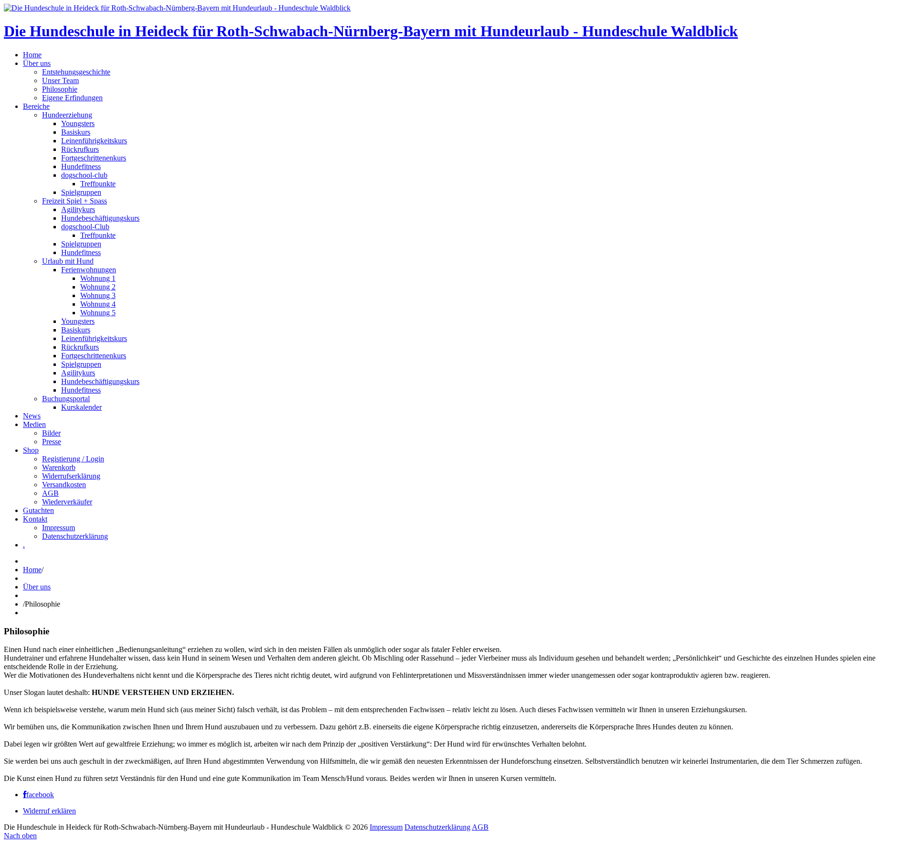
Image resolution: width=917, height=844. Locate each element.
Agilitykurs (78, 209)
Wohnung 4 (98, 304)
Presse (51, 442)
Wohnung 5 (98, 313)
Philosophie (59, 89)
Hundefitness (81, 166)
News (32, 416)
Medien (34, 424)
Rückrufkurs (80, 149)
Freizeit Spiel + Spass (74, 201)
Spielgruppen (81, 192)
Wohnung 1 (98, 278)
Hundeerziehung (67, 115)
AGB (50, 493)
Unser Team (60, 80)
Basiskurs (75, 132)
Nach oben (20, 836)
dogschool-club (84, 175)
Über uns (37, 63)
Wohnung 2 (98, 287)
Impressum (58, 527)
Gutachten (38, 510)
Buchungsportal (66, 399)
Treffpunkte (98, 184)
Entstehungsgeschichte (76, 72)
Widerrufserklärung (71, 476)
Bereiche (36, 106)
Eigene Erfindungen (72, 98)
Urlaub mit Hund (68, 261)
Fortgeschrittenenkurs (93, 158)
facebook (40, 795)
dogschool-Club (85, 227)
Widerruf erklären (49, 811)
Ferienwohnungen (88, 270)
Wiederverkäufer (67, 502)
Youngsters (78, 123)
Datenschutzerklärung (75, 536)
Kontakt (35, 519)
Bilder (51, 433)
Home (32, 55)
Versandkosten (64, 485)
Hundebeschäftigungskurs (100, 218)
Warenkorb (58, 467)
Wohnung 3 (98, 295)
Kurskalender (81, 407)
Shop (31, 450)
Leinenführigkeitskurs (94, 141)
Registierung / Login (73, 459)
